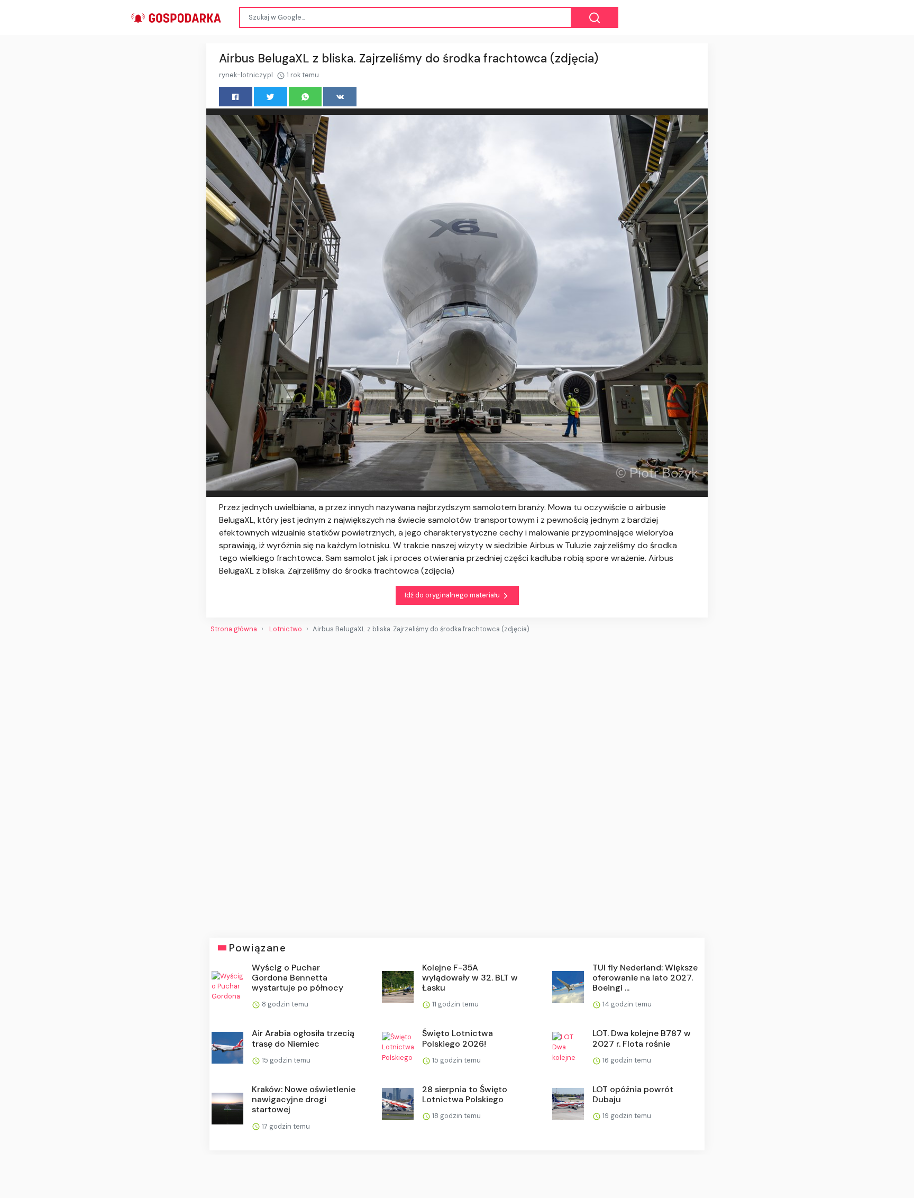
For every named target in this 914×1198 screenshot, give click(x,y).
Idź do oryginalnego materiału (453, 595)
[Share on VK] (340, 96)
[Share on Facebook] (235, 96)
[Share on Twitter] (270, 96)
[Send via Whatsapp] (305, 96)
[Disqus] (457, 781)
